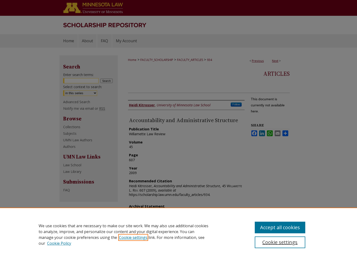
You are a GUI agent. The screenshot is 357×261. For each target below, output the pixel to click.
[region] (178, 234)
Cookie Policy (59, 243)
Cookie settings (133, 237)
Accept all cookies (280, 227)
